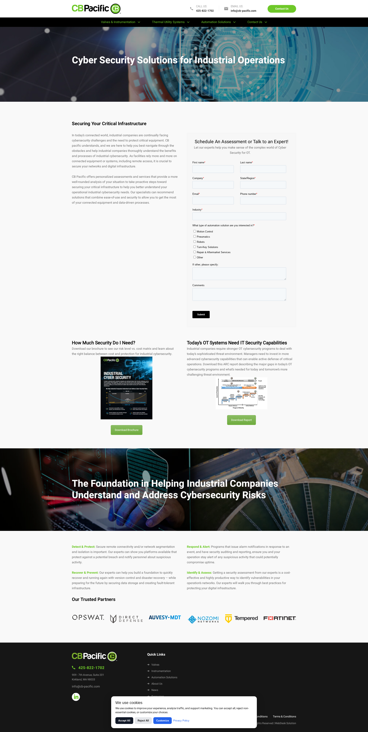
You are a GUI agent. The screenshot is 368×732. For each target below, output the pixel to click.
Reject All (143, 720)
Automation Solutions (216, 22)
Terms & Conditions (284, 717)
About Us (156, 684)
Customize (162, 720)
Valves (155, 665)
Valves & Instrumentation (118, 22)
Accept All (124, 720)
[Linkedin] (76, 697)
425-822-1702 (205, 11)
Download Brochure (126, 430)
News (154, 690)
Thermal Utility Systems (168, 22)
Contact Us (281, 9)
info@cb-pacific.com (243, 11)
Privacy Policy (181, 720)
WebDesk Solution (285, 723)
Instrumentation (161, 671)
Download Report (241, 420)
